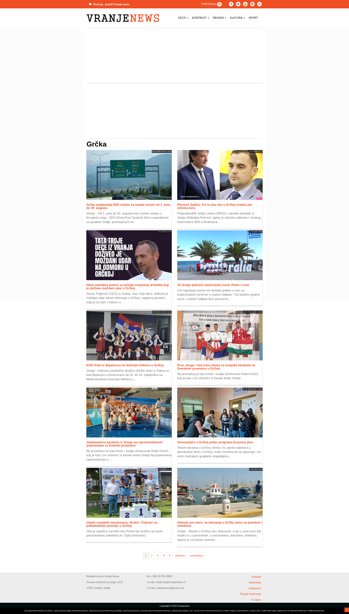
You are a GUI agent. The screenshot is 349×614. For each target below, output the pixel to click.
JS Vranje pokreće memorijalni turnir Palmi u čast (213, 285)
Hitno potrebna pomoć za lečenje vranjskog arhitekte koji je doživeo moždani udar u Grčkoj (127, 286)
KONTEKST (199, 17)
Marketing (255, 582)
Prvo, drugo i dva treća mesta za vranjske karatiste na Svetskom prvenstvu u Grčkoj (216, 367)
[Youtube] (245, 4)
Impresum (255, 588)
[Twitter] (238, 4)
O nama (256, 599)
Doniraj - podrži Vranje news (111, 4)
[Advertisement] (69, 82)
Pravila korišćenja (250, 593)
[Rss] (259, 4)
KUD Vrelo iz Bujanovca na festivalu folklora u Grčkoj (125, 365)
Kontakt (256, 576)
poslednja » (197, 555)
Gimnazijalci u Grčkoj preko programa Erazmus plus (215, 442)
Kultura (236, 17)
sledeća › (180, 555)
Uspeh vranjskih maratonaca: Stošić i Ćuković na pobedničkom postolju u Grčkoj (121, 524)
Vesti (182, 17)
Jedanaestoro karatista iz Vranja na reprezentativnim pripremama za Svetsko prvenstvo (124, 444)
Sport (253, 17)
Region (218, 17)
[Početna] (124, 18)
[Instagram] (252, 4)
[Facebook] (231, 4)
